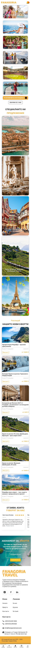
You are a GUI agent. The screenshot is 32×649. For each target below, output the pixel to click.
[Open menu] (28, 2)
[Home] (8, 2)
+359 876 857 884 (11, 621)
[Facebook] (11, 592)
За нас (15, 603)
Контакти (5, 611)
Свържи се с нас (15, 102)
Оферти (5, 607)
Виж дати (5, 352)
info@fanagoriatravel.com (13, 628)
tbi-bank (15, 611)
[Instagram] (4, 592)
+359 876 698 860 (11, 624)
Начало (4, 603)
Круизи (15, 607)
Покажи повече (10, 526)
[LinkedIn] (17, 592)
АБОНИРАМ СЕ (15, 560)
